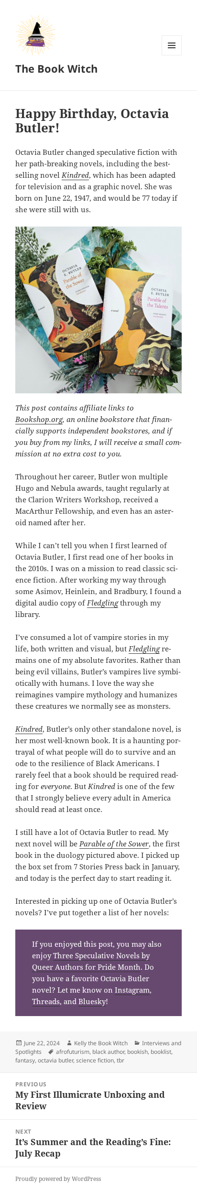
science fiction (95, 1060)
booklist (161, 1052)
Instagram (132, 990)
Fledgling (102, 602)
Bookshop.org (39, 419)
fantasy (25, 1060)
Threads (46, 1001)
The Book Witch (56, 68)
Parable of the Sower (114, 843)
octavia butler (55, 1060)
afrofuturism (72, 1052)
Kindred (75, 175)
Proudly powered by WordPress (58, 1179)
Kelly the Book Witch (101, 1043)
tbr (120, 1060)
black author (108, 1052)
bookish (137, 1052)
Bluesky (92, 1001)
